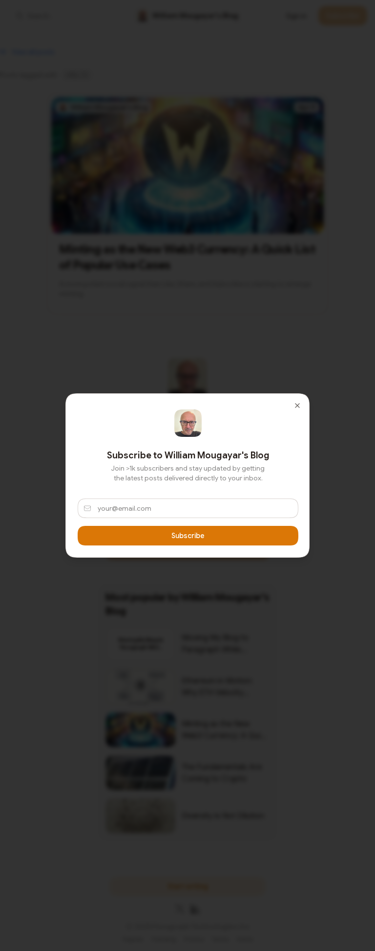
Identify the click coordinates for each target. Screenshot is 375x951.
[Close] (297, 405)
